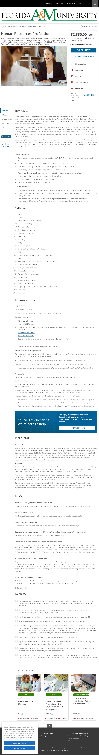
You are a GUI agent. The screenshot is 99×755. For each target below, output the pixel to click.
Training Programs (12, 26)
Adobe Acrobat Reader (26, 336)
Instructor (5, 123)
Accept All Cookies (19, 743)
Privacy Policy (64, 750)
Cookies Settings (19, 748)
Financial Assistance (73, 738)
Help (68, 740)
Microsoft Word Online (26, 333)
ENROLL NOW (83, 50)
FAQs (3, 128)
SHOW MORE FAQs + (22, 588)
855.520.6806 (5, 146)
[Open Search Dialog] (95, 3)
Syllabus (5, 115)
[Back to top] (49, 733)
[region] (20, 738)
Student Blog (84, 736)
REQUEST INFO (89, 95)
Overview (5, 111)
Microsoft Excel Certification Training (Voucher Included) (82, 701)
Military (69, 736)
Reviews (4, 132)
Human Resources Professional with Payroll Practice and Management (54, 705)
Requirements (7, 119)
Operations (22, 26)
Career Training (41, 736)
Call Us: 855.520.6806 (89, 26)
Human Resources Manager (26, 702)
